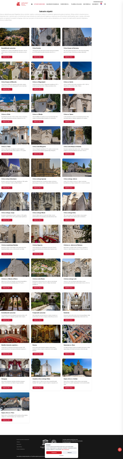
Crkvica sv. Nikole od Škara (9, 279)
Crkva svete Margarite (39, 146)
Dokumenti (95, 4)
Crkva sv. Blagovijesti (39, 82)
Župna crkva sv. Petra (7, 413)
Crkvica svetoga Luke (70, 279)
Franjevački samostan (39, 313)
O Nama (18, 441)
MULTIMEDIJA (86, 4)
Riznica (35, 345)
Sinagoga (4, 379)
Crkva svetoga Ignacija (39, 179)
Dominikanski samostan (8, 313)
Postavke (61, 455)
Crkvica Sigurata (37, 245)
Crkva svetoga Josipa (7, 213)
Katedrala (66, 313)
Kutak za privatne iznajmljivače (23, 439)
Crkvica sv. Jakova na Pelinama (73, 245)
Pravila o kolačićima (21, 449)
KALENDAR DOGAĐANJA (52, 4)
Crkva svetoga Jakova (70, 179)
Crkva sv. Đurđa (68, 82)
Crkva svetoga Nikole (39, 213)
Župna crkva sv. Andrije (70, 379)
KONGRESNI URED (98, 1)
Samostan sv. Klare (69, 345)
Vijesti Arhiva (19, 446)
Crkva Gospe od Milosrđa (8, 82)
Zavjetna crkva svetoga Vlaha (41, 379)
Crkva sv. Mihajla (38, 114)
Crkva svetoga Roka (70, 213)
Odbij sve (69, 452)
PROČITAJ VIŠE (6, 89)
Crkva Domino (37, 48)
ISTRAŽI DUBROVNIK (39, 4)
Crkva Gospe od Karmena (71, 48)
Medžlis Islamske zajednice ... (10, 345)
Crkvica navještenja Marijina (9, 245)
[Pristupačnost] (120, 450)
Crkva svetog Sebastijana (9, 179)
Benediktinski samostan (8, 48)
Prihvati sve (54, 452)
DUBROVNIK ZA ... (65, 4)
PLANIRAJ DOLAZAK (76, 4)
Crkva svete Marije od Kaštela (72, 146)
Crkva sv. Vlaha (6, 146)
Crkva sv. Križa (5, 114)
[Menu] (105, 4)
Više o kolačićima (65, 449)
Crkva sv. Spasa (68, 114)
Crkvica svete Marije (39, 279)
